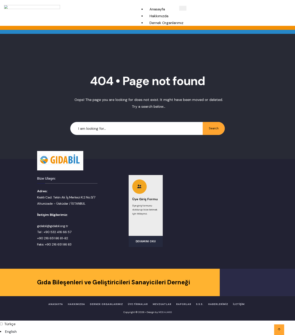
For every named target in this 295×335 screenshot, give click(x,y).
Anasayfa (157, 9)
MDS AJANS (165, 312)
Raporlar (183, 304)
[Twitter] (238, 282)
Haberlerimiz (218, 304)
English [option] (11, 331)
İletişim (239, 304)
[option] (147, 331)
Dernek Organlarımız (166, 22)
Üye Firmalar (138, 304)
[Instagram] (246, 282)
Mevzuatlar (162, 304)
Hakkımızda (159, 16)
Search (214, 128)
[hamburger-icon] (182, 8)
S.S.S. (199, 304)
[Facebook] (230, 282)
